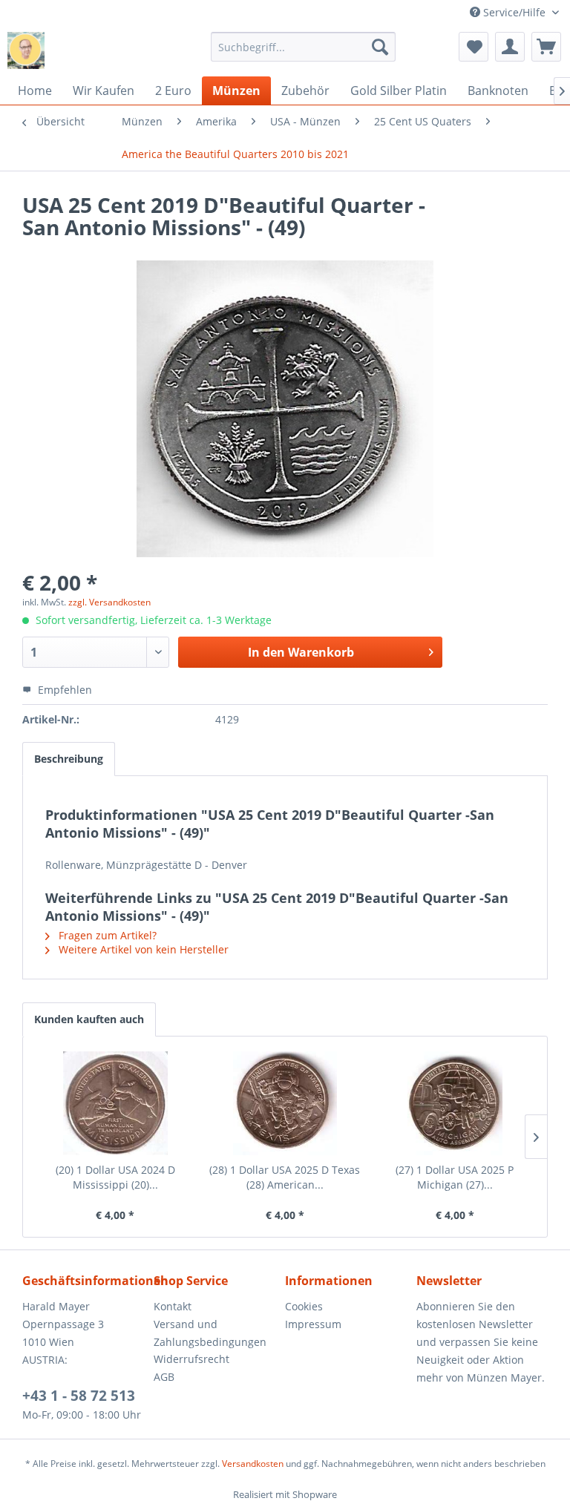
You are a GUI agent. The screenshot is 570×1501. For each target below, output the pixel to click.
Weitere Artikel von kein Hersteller (142, 949)
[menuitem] (303, 47)
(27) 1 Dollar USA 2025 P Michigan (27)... (455, 1177)
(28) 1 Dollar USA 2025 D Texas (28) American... (284, 1177)
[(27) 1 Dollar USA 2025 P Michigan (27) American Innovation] (454, 1103)
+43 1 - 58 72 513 (78, 1395)
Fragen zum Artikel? (106, 935)
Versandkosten (253, 1463)
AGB (164, 1377)
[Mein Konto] (510, 47)
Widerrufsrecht (191, 1359)
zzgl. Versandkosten (109, 602)
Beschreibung (68, 759)
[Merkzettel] (473, 47)
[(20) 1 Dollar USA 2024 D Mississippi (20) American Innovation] (115, 1103)
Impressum (313, 1324)
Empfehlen (63, 690)
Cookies (304, 1306)
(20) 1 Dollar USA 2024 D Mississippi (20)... (115, 1177)
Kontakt (172, 1306)
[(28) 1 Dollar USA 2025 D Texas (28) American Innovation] (285, 1103)
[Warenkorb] (546, 47)
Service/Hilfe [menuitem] (514, 12)
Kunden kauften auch (89, 1019)
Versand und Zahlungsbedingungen (210, 1333)
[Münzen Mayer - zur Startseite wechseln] (26, 50)
